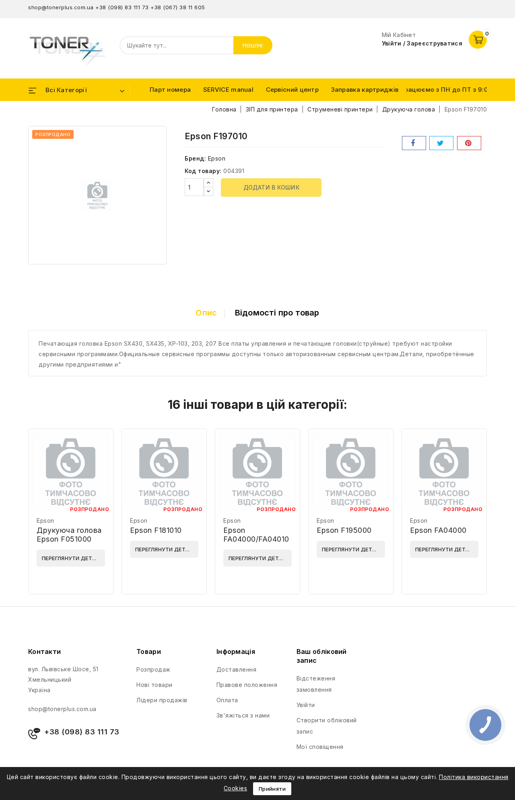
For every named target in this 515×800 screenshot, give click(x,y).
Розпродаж (153, 669)
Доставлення (236, 669)
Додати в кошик (271, 187)
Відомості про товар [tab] (277, 313)
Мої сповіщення (320, 746)
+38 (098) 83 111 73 (122, 7)
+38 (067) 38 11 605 (177, 7)
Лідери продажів (161, 700)
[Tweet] (441, 143)
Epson (217, 158)
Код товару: (203, 170)
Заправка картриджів (365, 89)
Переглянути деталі (71, 558)
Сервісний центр (292, 89)
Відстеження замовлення (316, 684)
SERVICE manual (228, 89)
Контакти (44, 651)
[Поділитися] (414, 143)
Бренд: (195, 158)
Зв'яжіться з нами (243, 715)
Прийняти (272, 789)
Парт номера (170, 89)
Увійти (306, 704)
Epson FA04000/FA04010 (256, 534)
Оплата (227, 700)
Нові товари (154, 684)
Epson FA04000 (438, 530)
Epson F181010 (156, 530)
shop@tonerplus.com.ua (61, 7)
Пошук (253, 45)
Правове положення (247, 684)
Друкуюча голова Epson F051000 (69, 534)
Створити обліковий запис (327, 726)
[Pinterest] (469, 143)
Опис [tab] (206, 313)
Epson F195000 (344, 530)
